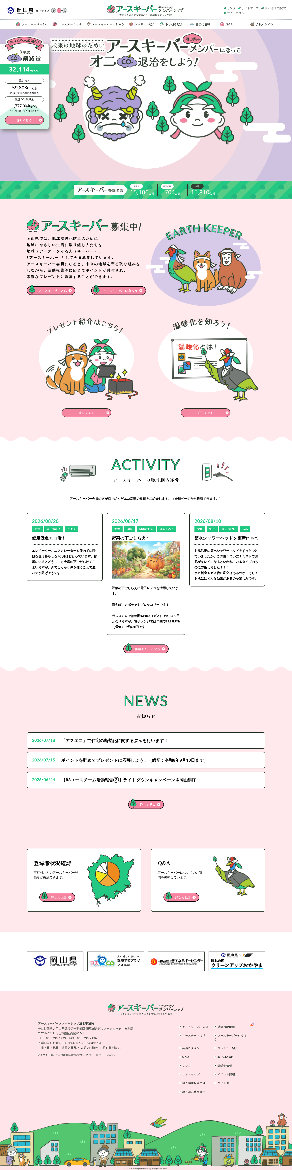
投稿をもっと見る (147, 648)
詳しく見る (148, 804)
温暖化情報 (202, 24)
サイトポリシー (237, 13)
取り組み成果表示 (194, 1092)
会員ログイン (264, 24)
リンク (231, 8)
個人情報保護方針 (276, 8)
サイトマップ (250, 8)
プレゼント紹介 (144, 24)
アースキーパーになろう (108, 24)
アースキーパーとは (35, 24)
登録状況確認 (226, 1027)
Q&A (229, 24)
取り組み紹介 (174, 24)
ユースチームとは (70, 24)
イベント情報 (226, 1074)
